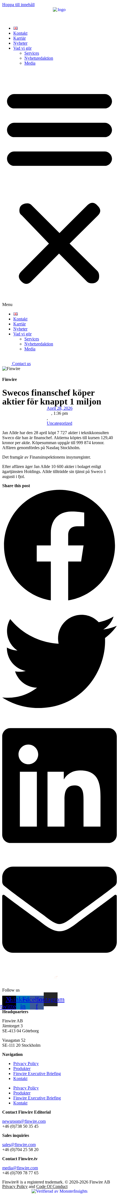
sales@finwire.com (19, 1144)
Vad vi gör (22, 48)
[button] (59, 188)
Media (29, 63)
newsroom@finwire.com (24, 1121)
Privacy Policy (26, 1063)
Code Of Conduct (52, 1186)
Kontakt (20, 33)
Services (31, 53)
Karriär (19, 38)
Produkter (21, 1068)
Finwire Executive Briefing (37, 1073)
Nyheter (20, 43)
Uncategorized (59, 423)
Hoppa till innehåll (18, 4)
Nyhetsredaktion (38, 58)
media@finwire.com (20, 1167)
